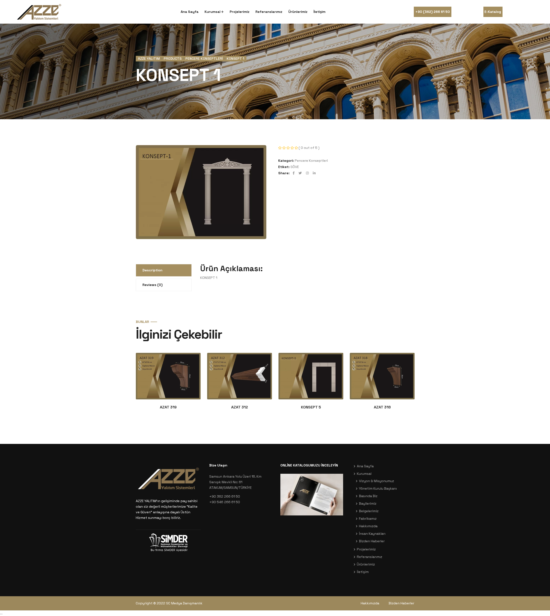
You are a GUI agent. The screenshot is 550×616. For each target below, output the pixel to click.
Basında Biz (368, 496)
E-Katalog (492, 11)
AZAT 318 (382, 407)
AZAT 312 (239, 407)
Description (152, 270)
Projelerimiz (239, 11)
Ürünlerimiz (297, 11)
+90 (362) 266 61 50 (432, 11)
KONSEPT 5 (311, 407)
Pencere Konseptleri (311, 160)
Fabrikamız (368, 518)
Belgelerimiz (369, 511)
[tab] (164, 270)
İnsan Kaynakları (372, 533)
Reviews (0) (152, 285)
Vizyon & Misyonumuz (376, 481)
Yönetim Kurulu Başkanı (378, 488)
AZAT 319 (168, 407)
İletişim (319, 11)
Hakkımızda (368, 526)
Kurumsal (212, 11)
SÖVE (294, 167)
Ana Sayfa (190, 11)
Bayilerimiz (367, 503)
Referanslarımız (268, 11)
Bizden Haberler (372, 541)
